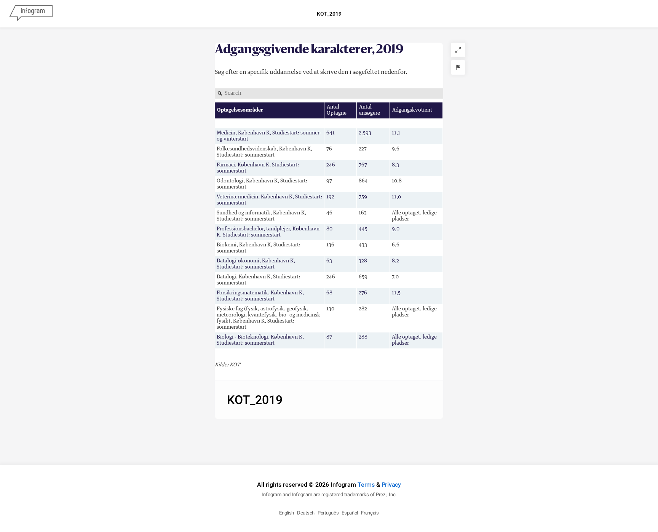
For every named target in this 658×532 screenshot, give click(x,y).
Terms (366, 484)
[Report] (458, 67)
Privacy (391, 484)
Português (328, 513)
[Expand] (458, 50)
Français (370, 513)
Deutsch (306, 513)
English (286, 513)
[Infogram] (31, 13)
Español (350, 513)
